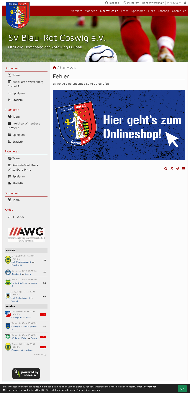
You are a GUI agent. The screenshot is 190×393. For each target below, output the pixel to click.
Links (151, 10)
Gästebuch (179, 10)
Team (16, 75)
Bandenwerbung (152, 2)
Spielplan (18, 93)
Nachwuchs (108, 10)
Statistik (17, 99)
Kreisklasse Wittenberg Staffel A (25, 84)
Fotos (124, 10)
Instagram (133, 2)
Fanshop (163, 10)
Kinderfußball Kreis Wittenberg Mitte (23, 167)
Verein (75, 10)
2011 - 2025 (16, 216)
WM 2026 (172, 2)
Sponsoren (138, 10)
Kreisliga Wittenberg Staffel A (24, 125)
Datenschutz (149, 386)
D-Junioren (12, 68)
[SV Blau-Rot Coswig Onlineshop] (119, 124)
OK (182, 388)
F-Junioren (12, 151)
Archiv (9, 209)
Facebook (114, 2)
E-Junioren (12, 109)
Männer (90, 10)
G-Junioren (12, 193)
